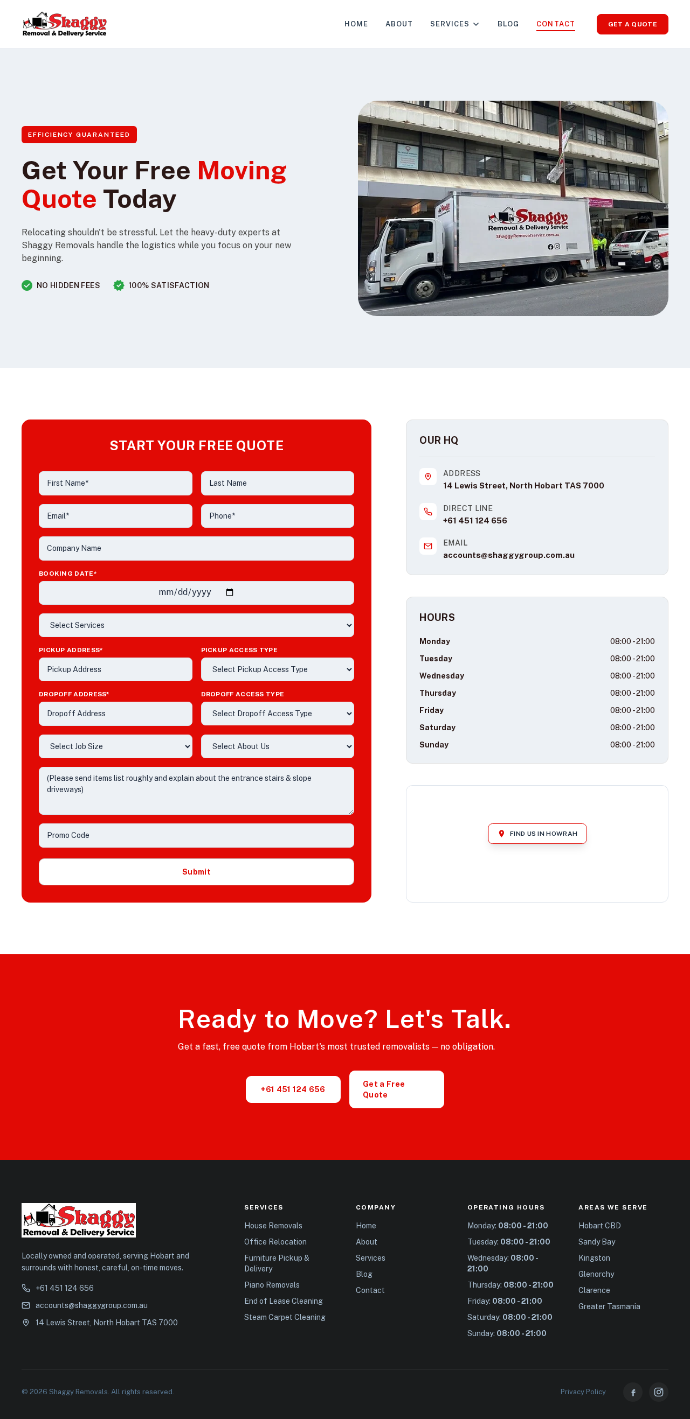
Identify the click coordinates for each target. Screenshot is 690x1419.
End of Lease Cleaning (283, 1301)
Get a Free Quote (384, 1089)
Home (356, 24)
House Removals (273, 1225)
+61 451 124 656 (475, 520)
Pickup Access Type (239, 650)
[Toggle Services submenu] (476, 24)
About (399, 24)
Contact (555, 24)
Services (450, 24)
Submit (196, 872)
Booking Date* (68, 573)
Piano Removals (272, 1285)
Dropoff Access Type (243, 694)
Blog (508, 24)
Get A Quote (632, 24)
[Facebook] (633, 1392)
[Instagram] (658, 1392)
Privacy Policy (583, 1392)
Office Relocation (275, 1242)
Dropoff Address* (74, 694)
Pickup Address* (71, 650)
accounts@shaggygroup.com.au (509, 555)
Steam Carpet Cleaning (285, 1317)
